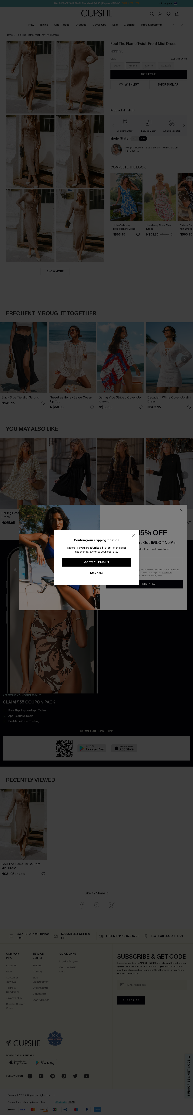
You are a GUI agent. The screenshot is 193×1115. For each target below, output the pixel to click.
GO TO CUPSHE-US (96, 562)
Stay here (96, 573)
